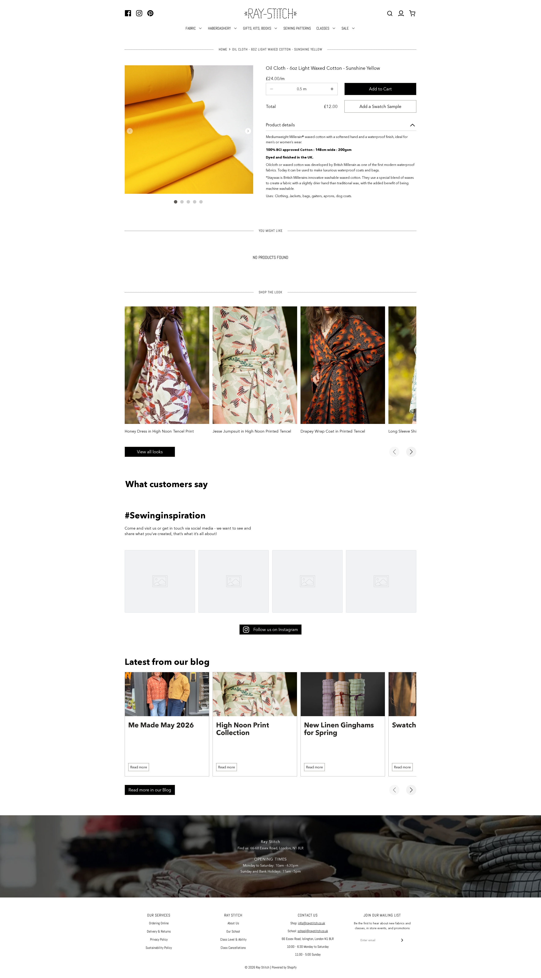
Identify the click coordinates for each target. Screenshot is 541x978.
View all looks (150, 451)
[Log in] (401, 13)
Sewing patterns (297, 28)
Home (223, 49)
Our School (233, 931)
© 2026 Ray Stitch (257, 967)
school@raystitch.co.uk (313, 931)
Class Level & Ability (233, 939)
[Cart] (412, 13)
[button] (130, 131)
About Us (233, 923)
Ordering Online (159, 923)
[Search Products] (390, 13)
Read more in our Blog (149, 789)
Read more (138, 767)
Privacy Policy (159, 939)
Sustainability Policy (159, 947)
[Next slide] (411, 452)
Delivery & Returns (159, 931)
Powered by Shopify (284, 967)
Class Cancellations (233, 947)
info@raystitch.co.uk (311, 923)
